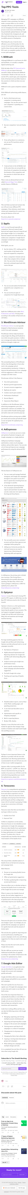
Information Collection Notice (17, 1073)
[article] (14, 1126)
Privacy (19, 1182)
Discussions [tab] (13, 1117)
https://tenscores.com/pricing (9, 959)
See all (4, 1162)
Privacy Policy (14, 1075)
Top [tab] (3, 1117)
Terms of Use (21, 1072)
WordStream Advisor (7, 326)
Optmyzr (4, 596)
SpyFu (3, 227)
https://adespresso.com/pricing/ (10, 588)
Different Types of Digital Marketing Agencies (8, 1140)
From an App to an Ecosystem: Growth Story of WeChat (9, 1123)
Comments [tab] (5, 1097)
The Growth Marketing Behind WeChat (9, 1127)
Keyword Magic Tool (11, 182)
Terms (24, 1182)
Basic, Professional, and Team (12, 313)
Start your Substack (10, 1188)
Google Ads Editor (6, 967)
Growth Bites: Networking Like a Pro (9, 1150)
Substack (6, 1191)
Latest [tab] (7, 1117)
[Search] (25, 1117)
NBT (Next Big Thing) (10, 10)
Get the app (22, 1188)
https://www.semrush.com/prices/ (10, 219)
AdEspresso (4, 433)
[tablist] (8, 1097)
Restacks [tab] (11, 1097)
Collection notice (14, 1184)
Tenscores (4, 789)
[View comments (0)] (8, 15)
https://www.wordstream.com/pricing (12, 425)
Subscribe (19, 2)
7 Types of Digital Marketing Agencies (8, 1137)
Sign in (24, 2)
